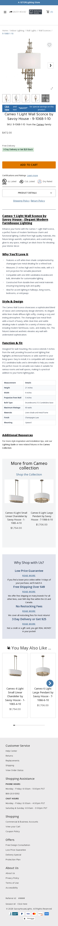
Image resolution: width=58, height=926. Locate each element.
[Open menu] (5, 12)
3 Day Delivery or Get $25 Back (18, 150)
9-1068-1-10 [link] (7, 33)
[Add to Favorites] (49, 45)
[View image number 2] (16, 98)
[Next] (49, 683)
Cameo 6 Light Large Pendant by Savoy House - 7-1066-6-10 (42, 516)
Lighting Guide (9, 444)
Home (5, 30)
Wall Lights (31, 30)
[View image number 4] (36, 98)
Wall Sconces (45, 30)
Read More (29, 575)
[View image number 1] (6, 98)
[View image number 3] (26, 98)
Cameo (40, 124)
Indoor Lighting (17, 30)
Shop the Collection (29, 474)
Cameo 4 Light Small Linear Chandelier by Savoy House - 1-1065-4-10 (15, 696)
